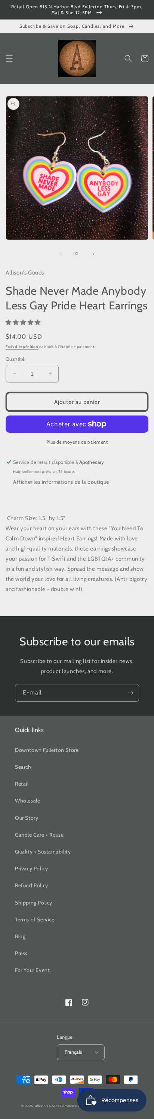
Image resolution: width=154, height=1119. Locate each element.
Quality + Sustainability (43, 851)
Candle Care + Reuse (39, 834)
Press (21, 953)
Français (73, 1052)
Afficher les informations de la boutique (61, 481)
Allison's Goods (47, 1106)
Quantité (15, 359)
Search (23, 767)
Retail (22, 783)
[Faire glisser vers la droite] (93, 254)
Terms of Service (35, 919)
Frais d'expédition (22, 346)
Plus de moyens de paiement (77, 442)
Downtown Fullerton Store (46, 750)
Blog (20, 936)
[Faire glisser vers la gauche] (60, 254)
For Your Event (32, 970)
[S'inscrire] (130, 693)
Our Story (26, 817)
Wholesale (27, 800)
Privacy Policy (31, 868)
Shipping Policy (33, 902)
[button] (9, 58)
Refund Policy (31, 885)
